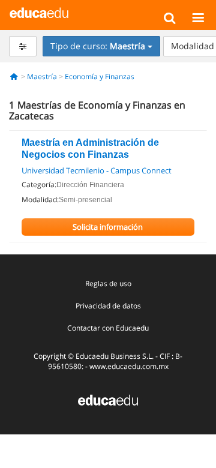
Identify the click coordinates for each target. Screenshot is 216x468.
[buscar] (169, 17)
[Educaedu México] (39, 12)
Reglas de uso (108, 283)
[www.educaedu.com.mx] (108, 399)
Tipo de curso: (97, 46)
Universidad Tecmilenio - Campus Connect (97, 170)
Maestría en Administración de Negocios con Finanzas (90, 148)
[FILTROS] (23, 46)
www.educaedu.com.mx (129, 366)
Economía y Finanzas (99, 76)
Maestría (42, 76)
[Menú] (197, 17)
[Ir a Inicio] (14, 76)
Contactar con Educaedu (108, 328)
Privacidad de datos (108, 306)
